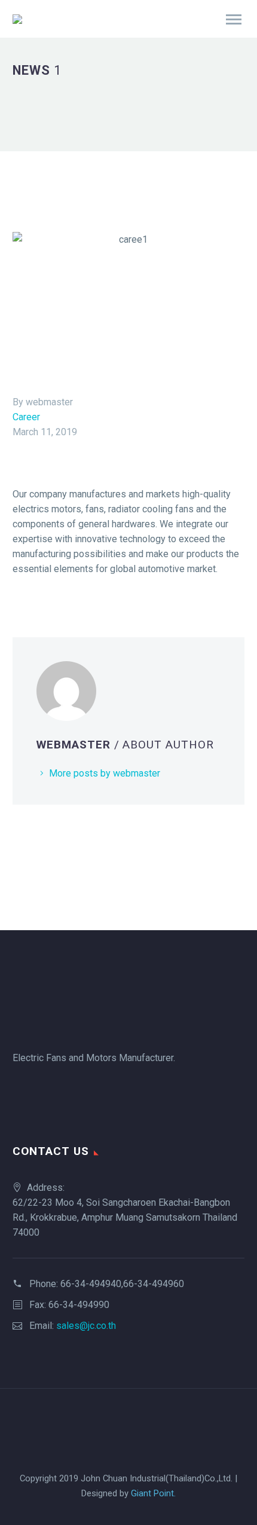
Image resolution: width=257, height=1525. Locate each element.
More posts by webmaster (104, 773)
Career (26, 417)
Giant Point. (153, 1493)
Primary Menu (233, 20)
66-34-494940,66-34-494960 (122, 1283)
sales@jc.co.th (86, 1325)
